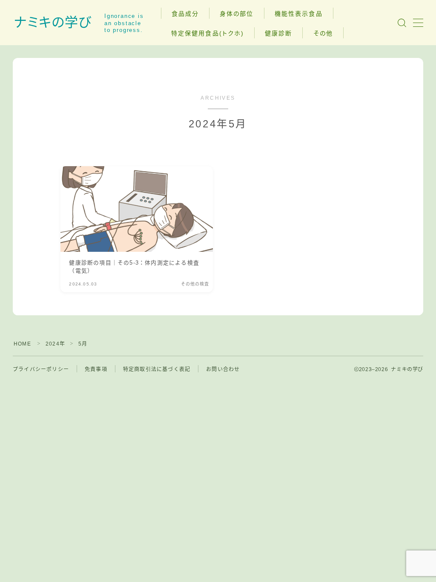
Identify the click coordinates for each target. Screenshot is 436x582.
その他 (323, 33)
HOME (22, 344)
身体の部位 (237, 13)
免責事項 (96, 369)
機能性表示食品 (299, 13)
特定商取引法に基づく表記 (156, 369)
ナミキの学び (53, 22)
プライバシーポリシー (41, 369)
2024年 (55, 344)
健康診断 (278, 33)
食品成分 (185, 13)
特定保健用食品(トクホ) (207, 33)
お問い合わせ (223, 369)
